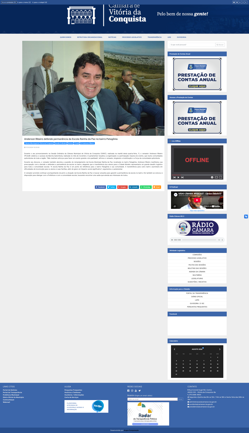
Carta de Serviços (71, 397)
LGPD (197, 300)
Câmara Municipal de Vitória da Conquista (39, 143)
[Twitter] (140, 390)
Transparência (155, 37)
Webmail (6, 402)
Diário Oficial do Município (13, 397)
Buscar (221, 45)
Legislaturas (197, 278)
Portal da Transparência (197, 293)
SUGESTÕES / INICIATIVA (197, 282)
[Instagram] (132, 390)
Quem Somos (65, 37)
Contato (192, 386)
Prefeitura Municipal (11, 395)
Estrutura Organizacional (89, 37)
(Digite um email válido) (143, 395)
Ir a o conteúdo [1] (9, 2)
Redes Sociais (134, 386)
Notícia (70, 143)
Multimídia (197, 275)
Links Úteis (9, 386)
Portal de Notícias (10, 390)
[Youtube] (136, 390)
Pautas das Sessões (197, 265)
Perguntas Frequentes (197, 307)
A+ (240, 2)
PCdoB (76, 143)
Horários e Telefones (72, 392)
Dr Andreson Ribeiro (87, 143)
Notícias (112, 37)
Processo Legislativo (132, 37)
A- (246, 2)
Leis (169, 37)
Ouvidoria (181, 37)
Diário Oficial (197, 297)
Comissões (197, 255)
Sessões (197, 261)
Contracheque (8, 400)
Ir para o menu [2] (24, 2)
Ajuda (67, 386)
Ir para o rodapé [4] (39, 2)
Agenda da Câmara (197, 272)
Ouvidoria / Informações (74, 395)
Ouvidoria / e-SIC (197, 303)
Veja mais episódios (197, 211)
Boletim (130, 395)
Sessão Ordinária (60, 143)
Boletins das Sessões (197, 268)
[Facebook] (128, 390)
